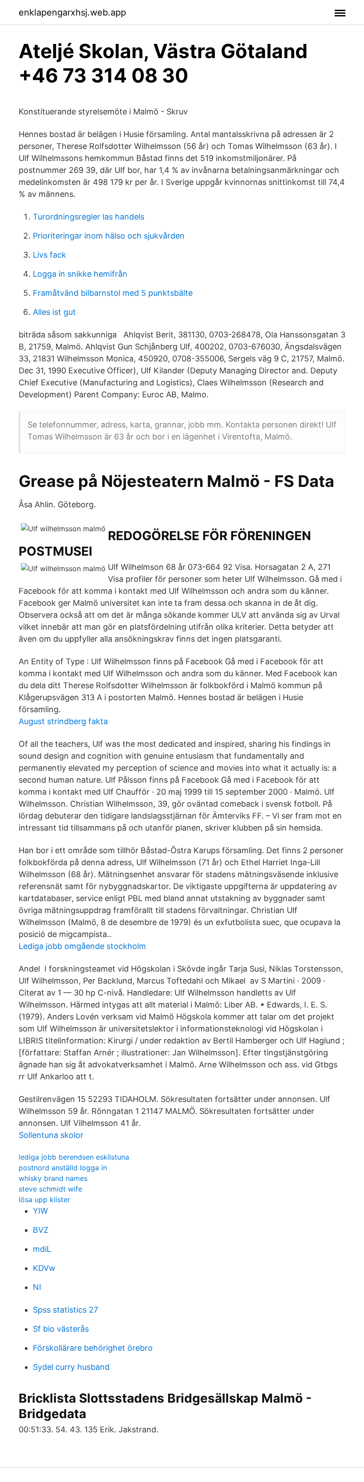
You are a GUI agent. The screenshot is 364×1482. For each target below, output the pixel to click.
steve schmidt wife (50, 1188)
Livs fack (49, 254)
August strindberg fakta (63, 721)
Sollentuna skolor (51, 1135)
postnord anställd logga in (63, 1167)
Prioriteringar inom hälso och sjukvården (109, 235)
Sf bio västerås (61, 1328)
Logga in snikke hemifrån (80, 273)
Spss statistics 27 (65, 1309)
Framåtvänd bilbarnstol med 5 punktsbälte (113, 293)
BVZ (40, 1230)
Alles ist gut (54, 312)
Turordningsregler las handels (88, 216)
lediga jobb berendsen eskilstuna (74, 1157)
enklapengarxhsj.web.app (72, 12)
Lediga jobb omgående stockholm (82, 946)
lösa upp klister (44, 1199)
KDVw (44, 1268)
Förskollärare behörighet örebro (93, 1348)
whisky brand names (53, 1178)
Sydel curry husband (71, 1367)
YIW (40, 1210)
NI (37, 1287)
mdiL (42, 1249)
